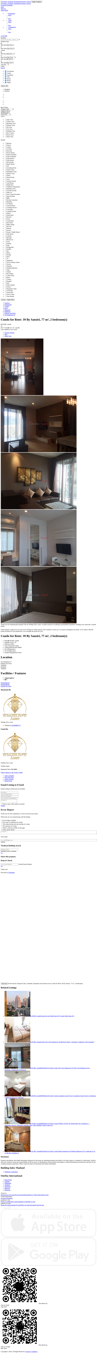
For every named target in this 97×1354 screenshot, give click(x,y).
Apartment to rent (22, 1202)
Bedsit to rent (13, 1202)
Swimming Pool (11, 168)
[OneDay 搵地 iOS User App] (48, 1236)
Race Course (10, 133)
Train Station (10, 296)
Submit (3, 805)
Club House (10, 183)
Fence (8, 219)
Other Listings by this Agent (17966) (12, 772)
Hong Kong (8, 1180)
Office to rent (31, 1202)
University (9, 290)
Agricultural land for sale (36, 1205)
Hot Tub (8, 226)
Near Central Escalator (13, 194)
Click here (4, 983)
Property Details (9, 332)
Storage (8, 255)
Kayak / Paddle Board (13, 232)
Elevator (8, 217)
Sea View (9, 127)
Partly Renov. (10, 158)
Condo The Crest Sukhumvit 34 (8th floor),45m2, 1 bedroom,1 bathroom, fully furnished (67, 1042)
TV (7, 258)
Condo (8, 73)
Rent (9, 15)
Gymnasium (10, 221)
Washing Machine (11, 268)
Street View (9, 137)
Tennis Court (10, 170)
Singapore (8, 1186)
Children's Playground (13, 187)
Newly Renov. (10, 153)
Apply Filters (10, 299)
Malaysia (7, 1188)
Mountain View (11, 123)
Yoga (8, 270)
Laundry (9, 236)
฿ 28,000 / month (35, 1016)
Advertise (21, 1195)
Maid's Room (10, 164)
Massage (9, 238)
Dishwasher (10, 215)
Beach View (10, 135)
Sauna (8, 175)
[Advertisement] (48, 888)
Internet (8, 228)
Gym (7, 179)
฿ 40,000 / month (35, 1096)
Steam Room (10, 177)
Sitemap (26, 1195)
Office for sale (24, 1205)
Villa (8, 77)
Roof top (9, 151)
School (8, 287)
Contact (12, 1195)
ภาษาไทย (4, 36)
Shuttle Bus (9, 185)
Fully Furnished (11, 156)
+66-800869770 (15, 725)
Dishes (8, 213)
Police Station (10, 285)
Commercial (12, 27)
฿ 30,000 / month (35, 1042)
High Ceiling (10, 224)
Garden (8, 147)
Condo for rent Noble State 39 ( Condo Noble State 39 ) (57, 1016)
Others (8, 82)
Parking (8, 243)
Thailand (7, 1185)
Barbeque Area (10, 188)
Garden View (10, 121)
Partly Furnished (11, 154)
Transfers (9, 266)
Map (6, 334)
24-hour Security (11, 190)
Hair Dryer (9, 222)
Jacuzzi (8, 230)
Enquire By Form (6, 686)
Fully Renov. (10, 160)
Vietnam (7, 1181)
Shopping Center (11, 289)
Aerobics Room (11, 181)
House (8, 79)
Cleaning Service (11, 207)
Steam (8, 253)
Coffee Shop (10, 275)
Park (7, 283)
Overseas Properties (7, 5)
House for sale (5, 1205)
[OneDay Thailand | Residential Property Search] (16, 1)
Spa (7, 251)
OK (7, 86)
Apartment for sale (14, 1205)
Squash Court (10, 173)
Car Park (9, 149)
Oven (8, 241)
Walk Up (9, 192)
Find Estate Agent (43, 1195)
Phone (8, 683)
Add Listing (4, 10)
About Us (7, 1195)
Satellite (8, 249)
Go (2, 853)
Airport (8, 272)
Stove (8, 256)
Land (9, 20)
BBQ (8, 198)
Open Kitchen (10, 196)
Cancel (3, 299)
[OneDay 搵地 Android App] (48, 1265)
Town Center (10, 294)
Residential (11, 13)
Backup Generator (11, 200)
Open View (9, 120)
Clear (3, 86)
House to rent (5, 1202)
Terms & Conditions (31, 1351)
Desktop (3, 683)
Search (3, 68)
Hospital (8, 281)
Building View (10, 131)
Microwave (9, 239)
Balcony (8, 143)
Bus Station (9, 273)
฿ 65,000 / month (35, 1068)
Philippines (8, 1183)
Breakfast (9, 202)
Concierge (9, 209)
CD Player (9, 204)
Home (2, 1195)
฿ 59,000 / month (35, 1123)
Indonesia (7, 1190)
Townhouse (10, 71)
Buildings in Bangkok (11, 1172)
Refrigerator (10, 247)
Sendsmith (11, 872)
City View (9, 129)
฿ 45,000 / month (35, 1151)
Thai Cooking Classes (13, 262)
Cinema (8, 279)
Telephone (9, 260)
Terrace (8, 145)
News (16, 1195)
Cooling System (11, 211)
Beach (8, 277)
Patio (7, 245)
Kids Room (9, 234)
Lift (7, 166)
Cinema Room (10, 205)
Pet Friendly (10, 162)
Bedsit (8, 81)
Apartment (9, 75)
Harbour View (10, 125)
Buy (9, 18)
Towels (8, 264)
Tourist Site (9, 292)
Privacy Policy (33, 1195)
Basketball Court (11, 171)
